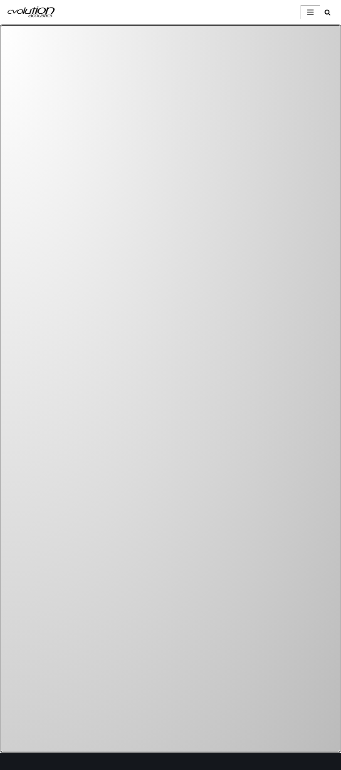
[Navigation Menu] (310, 12)
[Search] (327, 12)
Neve (14, 761)
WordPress (80, 761)
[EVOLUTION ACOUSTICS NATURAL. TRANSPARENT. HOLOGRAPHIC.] (31, 12)
